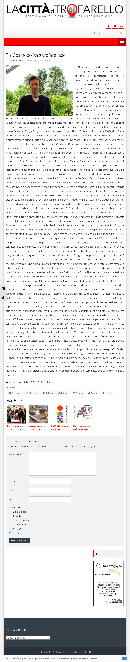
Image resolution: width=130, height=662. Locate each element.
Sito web (13, 499)
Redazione (44, 60)
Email (12, 490)
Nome (13, 481)
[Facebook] (108, 26)
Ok (124, 658)
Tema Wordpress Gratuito (54, 651)
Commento (16, 453)
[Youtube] (121, 26)
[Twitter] (115, 26)
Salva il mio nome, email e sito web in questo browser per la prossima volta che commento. (20, 520)
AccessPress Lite (81, 651)
